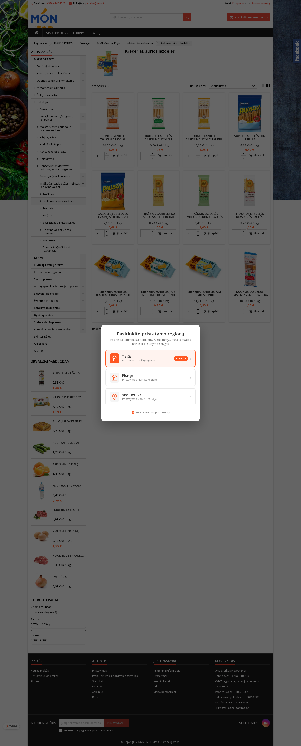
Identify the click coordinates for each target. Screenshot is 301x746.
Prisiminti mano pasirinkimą (153, 412)
